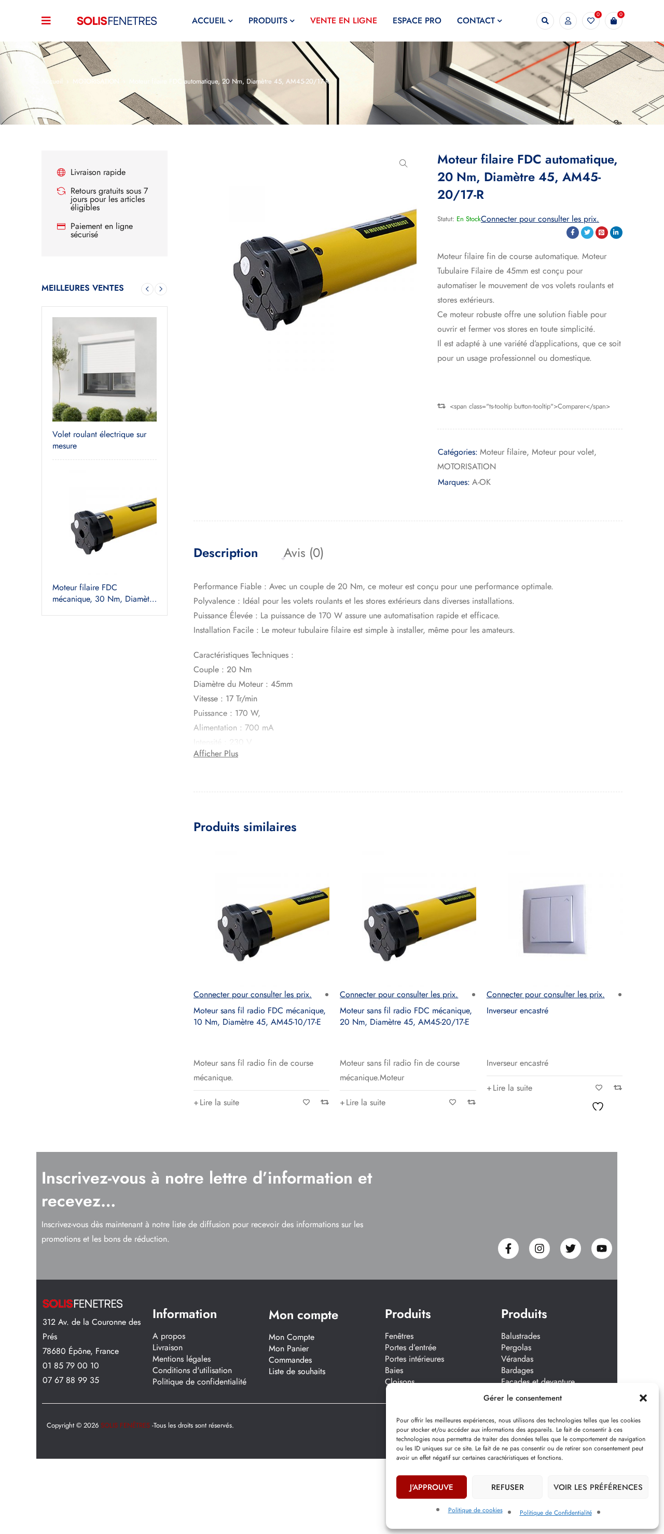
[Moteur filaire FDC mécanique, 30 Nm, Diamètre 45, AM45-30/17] (104, 522)
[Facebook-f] (508, 1248)
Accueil (52, 81)
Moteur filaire (503, 452)
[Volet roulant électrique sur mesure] (104, 369)
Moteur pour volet (563, 452)
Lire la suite (219, 1102)
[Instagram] (539, 1248)
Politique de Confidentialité (556, 1512)
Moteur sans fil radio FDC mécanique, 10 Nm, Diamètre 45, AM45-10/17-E (259, 1016)
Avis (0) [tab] (304, 553)
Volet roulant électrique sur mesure (99, 440)
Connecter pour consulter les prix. (540, 219)
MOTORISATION (96, 81)
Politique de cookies (475, 1510)
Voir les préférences (598, 1487)
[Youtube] (601, 1248)
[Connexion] (568, 21)
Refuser (507, 1487)
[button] (643, 1398)
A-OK (481, 482)
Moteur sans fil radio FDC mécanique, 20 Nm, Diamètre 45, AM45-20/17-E (406, 1016)
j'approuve (431, 1487)
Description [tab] (225, 553)
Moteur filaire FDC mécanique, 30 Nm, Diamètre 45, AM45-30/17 (104, 593)
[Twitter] (570, 1248)
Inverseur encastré (517, 1010)
